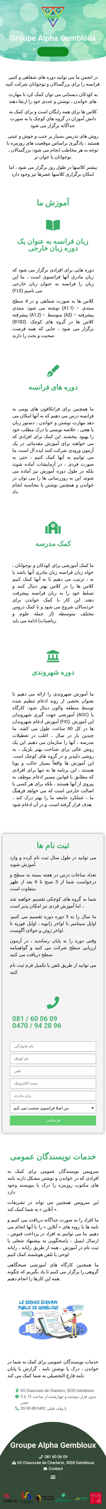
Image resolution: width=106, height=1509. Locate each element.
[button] (53, 52)
